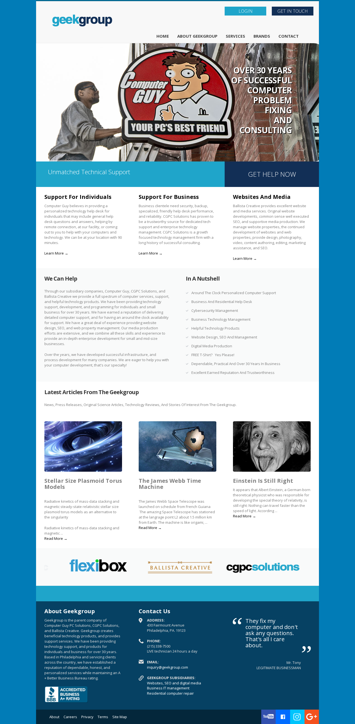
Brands (261, 36)
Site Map (119, 716)
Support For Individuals (77, 197)
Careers (70, 716)
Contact (288, 36)
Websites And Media (262, 197)
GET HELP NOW (272, 174)
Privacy (87, 716)
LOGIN (246, 11)
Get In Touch (292, 11)
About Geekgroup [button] (197, 36)
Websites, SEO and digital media (174, 683)
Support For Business (169, 197)
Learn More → (56, 253)
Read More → (55, 538)
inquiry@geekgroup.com (167, 667)
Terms (103, 716)
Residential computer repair (170, 693)
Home (162, 36)
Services (235, 36)
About (54, 716)
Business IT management (168, 688)
